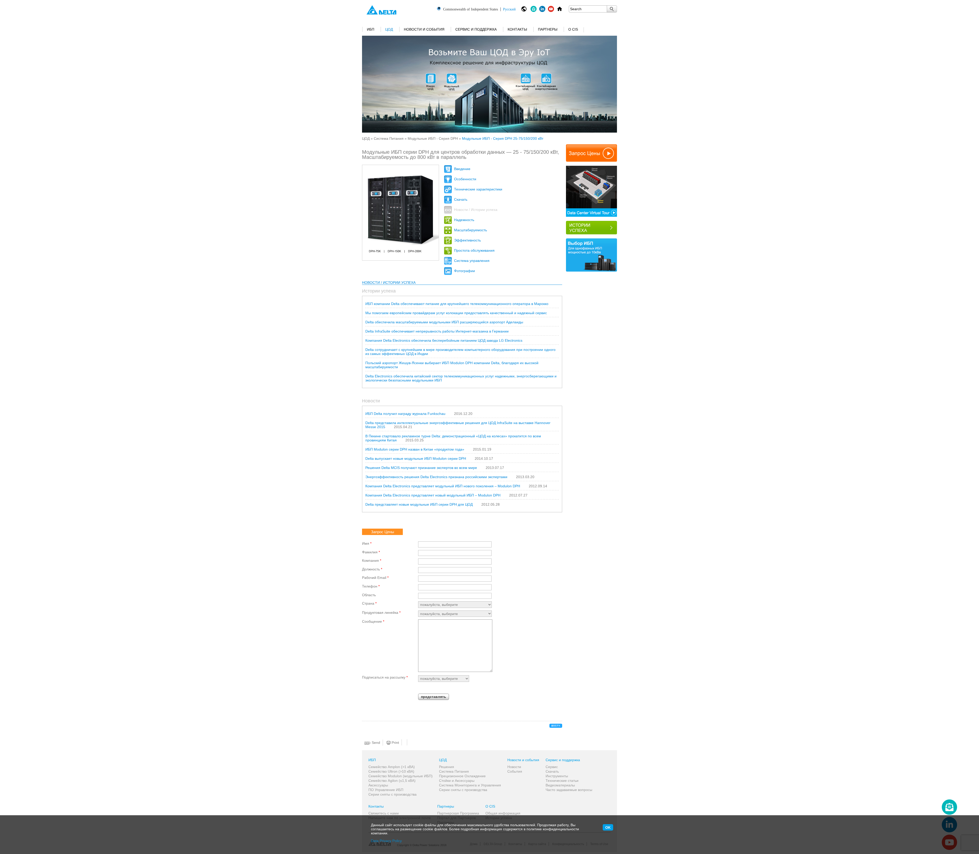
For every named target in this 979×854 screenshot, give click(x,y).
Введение (461, 169)
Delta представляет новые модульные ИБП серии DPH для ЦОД (419, 504)
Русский (479, 9)
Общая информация (502, 813)
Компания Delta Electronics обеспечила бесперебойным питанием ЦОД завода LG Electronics (443, 340)
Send (375, 743)
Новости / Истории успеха (475, 210)
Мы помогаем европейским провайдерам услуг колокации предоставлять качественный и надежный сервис (456, 313)
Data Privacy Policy (386, 841)
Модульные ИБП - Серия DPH (433, 138)
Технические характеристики (477, 189)
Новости (514, 767)
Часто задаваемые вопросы (569, 790)
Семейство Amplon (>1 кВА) (391, 767)
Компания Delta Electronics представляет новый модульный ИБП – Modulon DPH (432, 495)
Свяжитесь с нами (383, 813)
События (514, 771)
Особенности (464, 179)
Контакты (517, 29)
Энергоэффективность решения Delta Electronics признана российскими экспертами (436, 477)
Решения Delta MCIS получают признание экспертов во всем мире (421, 468)
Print (395, 743)
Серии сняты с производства (392, 794)
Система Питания (389, 138)
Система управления (471, 261)
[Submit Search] (612, 9)
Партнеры (547, 29)
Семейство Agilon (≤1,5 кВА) (392, 781)
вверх (555, 725)
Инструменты (557, 776)
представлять (433, 697)
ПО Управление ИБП (385, 790)
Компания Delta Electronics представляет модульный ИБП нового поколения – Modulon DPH (442, 486)
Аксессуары (378, 785)
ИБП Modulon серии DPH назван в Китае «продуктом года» (414, 449)
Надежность (463, 220)
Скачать (460, 199)
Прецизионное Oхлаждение (462, 776)
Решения (446, 767)
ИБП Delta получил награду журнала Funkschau (405, 414)
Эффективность (467, 240)
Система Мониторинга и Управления (470, 785)
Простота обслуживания (474, 250)
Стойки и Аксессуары (456, 781)
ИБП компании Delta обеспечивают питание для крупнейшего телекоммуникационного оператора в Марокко (456, 304)
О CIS (573, 29)
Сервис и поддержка (476, 29)
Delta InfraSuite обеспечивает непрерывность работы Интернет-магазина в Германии (437, 331)
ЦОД (389, 29)
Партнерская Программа (458, 813)
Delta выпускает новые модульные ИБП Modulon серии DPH (415, 458)
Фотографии (464, 271)
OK (608, 827)
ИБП (370, 29)
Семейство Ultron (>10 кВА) (391, 771)
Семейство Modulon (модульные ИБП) (400, 776)
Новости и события (424, 29)
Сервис (552, 767)
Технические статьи (562, 781)
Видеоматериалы (560, 785)
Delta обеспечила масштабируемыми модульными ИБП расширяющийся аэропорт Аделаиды (444, 322)
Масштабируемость (470, 230)
